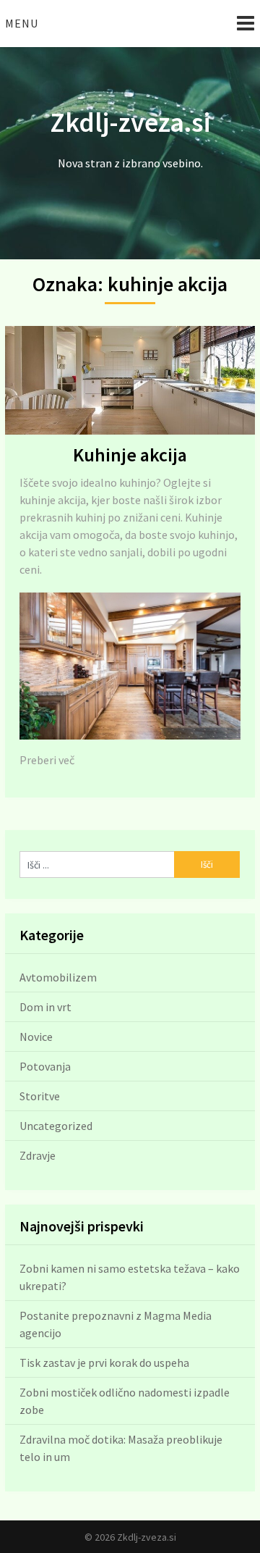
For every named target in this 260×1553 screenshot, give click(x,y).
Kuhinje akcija (130, 454)
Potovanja (45, 1066)
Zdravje (38, 1155)
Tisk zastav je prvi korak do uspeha (104, 1362)
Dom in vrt (46, 1007)
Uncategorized (56, 1125)
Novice (36, 1036)
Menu (21, 23)
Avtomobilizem (58, 977)
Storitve (40, 1096)
